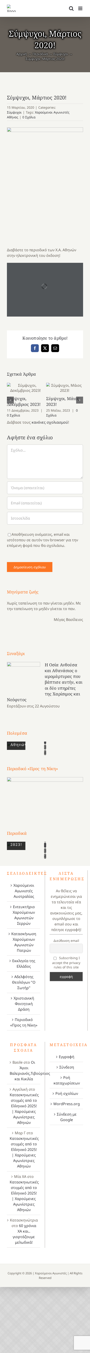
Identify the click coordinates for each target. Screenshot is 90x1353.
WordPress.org (66, 1103)
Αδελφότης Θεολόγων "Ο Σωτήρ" (24, 982)
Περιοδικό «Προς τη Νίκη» (23, 1022)
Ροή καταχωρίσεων (67, 1080)
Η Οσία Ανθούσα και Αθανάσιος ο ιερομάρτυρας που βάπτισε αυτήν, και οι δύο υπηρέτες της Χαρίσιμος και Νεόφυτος (44, 682)
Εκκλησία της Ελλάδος (23, 963)
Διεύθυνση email (66, 940)
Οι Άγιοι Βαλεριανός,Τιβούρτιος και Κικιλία (30, 1070)
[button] (10, 400)
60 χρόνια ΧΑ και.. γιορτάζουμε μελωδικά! (24, 1234)
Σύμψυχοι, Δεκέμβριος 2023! (25, 387)
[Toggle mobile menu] (80, 8)
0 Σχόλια (29, 117)
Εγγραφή (66, 1056)
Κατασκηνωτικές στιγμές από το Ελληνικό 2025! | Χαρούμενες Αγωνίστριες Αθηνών (24, 1108)
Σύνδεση (66, 1067)
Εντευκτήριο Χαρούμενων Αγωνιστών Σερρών (24, 915)
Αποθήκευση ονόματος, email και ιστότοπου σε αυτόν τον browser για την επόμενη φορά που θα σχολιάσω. (42, 540)
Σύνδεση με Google (67, 1117)
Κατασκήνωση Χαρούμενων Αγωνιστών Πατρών (23, 942)
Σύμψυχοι (14, 112)
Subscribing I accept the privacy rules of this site (66, 962)
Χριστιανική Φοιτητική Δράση (24, 1004)
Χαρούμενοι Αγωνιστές (51, 1273)
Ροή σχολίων (66, 1093)
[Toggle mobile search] (71, 8)
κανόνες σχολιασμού (50, 422)
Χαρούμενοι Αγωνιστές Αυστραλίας (23, 891)
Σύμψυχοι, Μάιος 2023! (64, 387)
